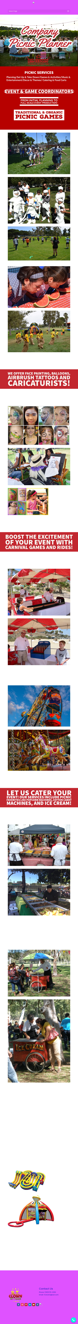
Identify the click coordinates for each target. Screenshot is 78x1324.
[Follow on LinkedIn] (29, 1304)
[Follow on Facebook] (18, 1304)
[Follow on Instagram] (22, 1304)
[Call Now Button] (73, 1320)
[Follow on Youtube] (33, 1304)
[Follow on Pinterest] (26, 1304)
